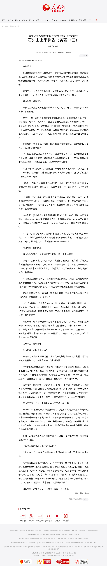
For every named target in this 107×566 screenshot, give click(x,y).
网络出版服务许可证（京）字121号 (71, 547)
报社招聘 (31, 530)
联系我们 (96, 530)
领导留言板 (48, 521)
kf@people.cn (34, 538)
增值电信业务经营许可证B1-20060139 (51, 543)
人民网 (4, 26)
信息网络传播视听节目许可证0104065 (16, 547)
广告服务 (46, 530)
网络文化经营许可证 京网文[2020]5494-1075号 (44, 547)
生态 (17, 26)
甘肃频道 (11, 26)
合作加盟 (53, 530)
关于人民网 (23, 530)
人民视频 (57, 521)
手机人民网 (40, 521)
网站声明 (74, 530)
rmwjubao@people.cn (81, 538)
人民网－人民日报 (64, 52)
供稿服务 (60, 530)
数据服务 (67, 530)
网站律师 (82, 530)
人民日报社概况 (13, 530)
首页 (3, 20)
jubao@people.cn (74, 534)
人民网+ (31, 521)
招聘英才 (38, 530)
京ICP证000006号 (89, 547)
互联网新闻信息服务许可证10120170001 (24, 543)
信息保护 (89, 530)
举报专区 (82, 20)
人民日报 (23, 521)
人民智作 (66, 521)
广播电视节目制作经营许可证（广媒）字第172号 (80, 543)
